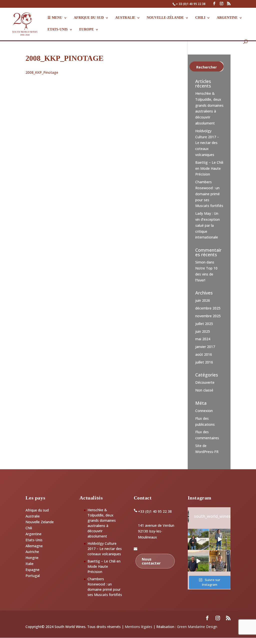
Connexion (204, 410)
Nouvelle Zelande (40, 522)
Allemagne (34, 546)
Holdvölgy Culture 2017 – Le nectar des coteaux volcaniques (207, 142)
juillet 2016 (204, 362)
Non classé (204, 390)
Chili (200, 18)
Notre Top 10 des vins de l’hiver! (206, 274)
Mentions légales (138, 626)
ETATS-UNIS (58, 29)
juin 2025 (202, 331)
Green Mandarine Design (197, 626)
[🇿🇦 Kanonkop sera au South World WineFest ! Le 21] (198, 539)
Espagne (33, 569)
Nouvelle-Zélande (165, 18)
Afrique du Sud (89, 18)
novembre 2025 (208, 316)
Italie (30, 563)
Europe (86, 29)
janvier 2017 (205, 346)
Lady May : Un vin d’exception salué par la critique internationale (207, 225)
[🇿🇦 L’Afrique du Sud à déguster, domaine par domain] (198, 561)
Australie (125, 18)
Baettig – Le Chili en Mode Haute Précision (209, 168)
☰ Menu (55, 18)
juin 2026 (202, 300)
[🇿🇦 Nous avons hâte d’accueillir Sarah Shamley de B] (219, 539)
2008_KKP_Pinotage (42, 72)
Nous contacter (151, 561)
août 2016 (203, 354)
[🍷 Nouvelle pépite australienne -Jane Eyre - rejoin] (219, 561)
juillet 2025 (204, 323)
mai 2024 (202, 338)
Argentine (227, 18)
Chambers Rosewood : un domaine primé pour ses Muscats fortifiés (209, 194)
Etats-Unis (34, 540)
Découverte (204, 382)
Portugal (33, 575)
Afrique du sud (37, 510)
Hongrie (32, 557)
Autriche (32, 551)
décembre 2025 (207, 308)
